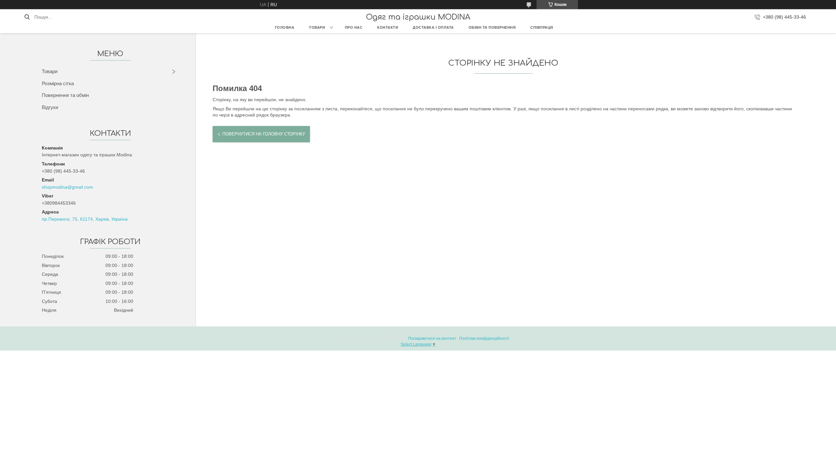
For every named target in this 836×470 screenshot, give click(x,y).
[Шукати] (27, 17)
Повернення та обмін (65, 95)
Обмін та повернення (492, 27)
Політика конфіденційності (484, 338)
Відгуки (50, 107)
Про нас (354, 27)
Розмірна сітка (58, 83)
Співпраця (541, 27)
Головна (285, 27)
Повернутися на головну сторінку (263, 134)
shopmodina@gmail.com (67, 187)
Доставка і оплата (433, 27)
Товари (317, 27)
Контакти (387, 27)
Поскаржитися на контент (432, 338)
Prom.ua (449, 332)
